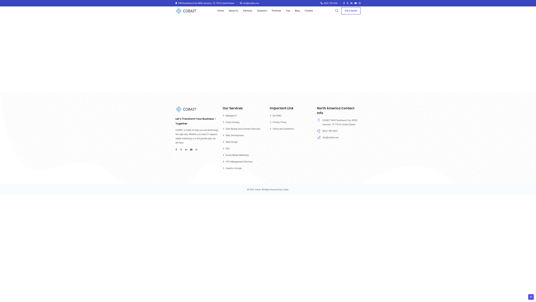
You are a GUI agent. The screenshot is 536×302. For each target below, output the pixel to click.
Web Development (235, 135)
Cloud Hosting (232, 122)
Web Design (232, 142)
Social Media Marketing (237, 155)
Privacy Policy (280, 122)
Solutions (262, 10)
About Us (233, 10)
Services (247, 10)
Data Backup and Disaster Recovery (243, 129)
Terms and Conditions (283, 129)
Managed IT (231, 115)
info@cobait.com (251, 3)
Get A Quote (351, 10)
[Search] (336, 11)
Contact (309, 10)
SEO (228, 148)
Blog (297, 10)
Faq (288, 10)
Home (221, 10)
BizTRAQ (277, 115)
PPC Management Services (239, 161)
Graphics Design (234, 168)
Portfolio (276, 10)
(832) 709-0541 (331, 3)
